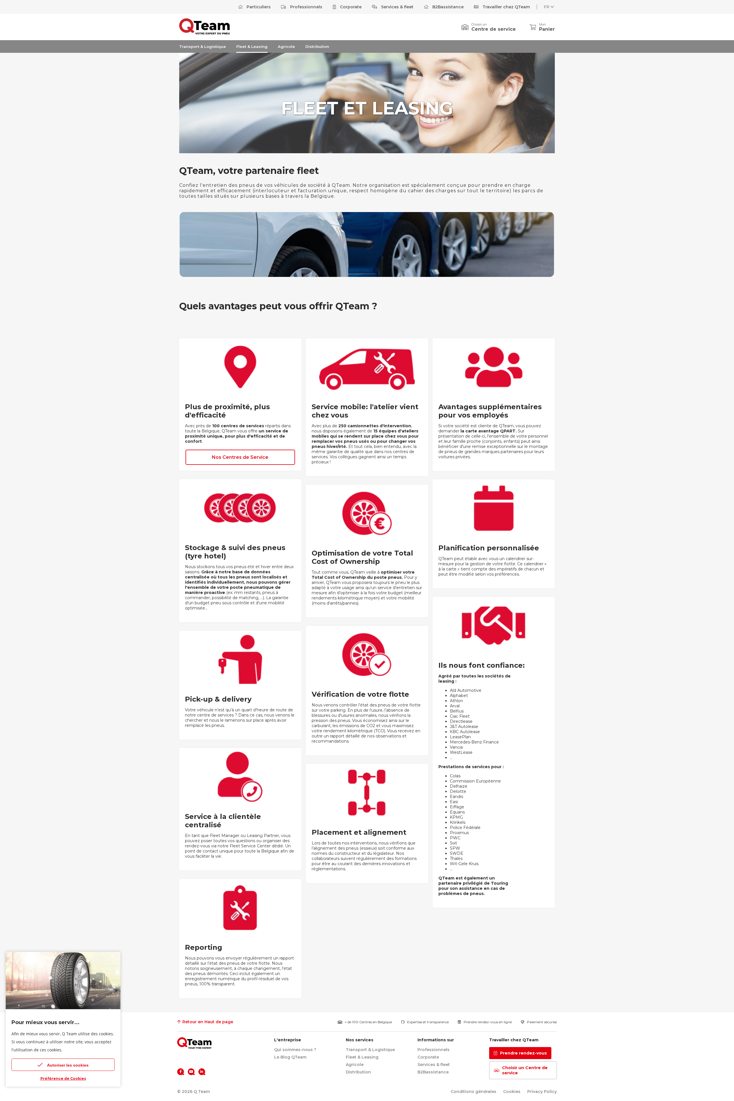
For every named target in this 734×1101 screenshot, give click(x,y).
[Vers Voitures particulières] (204, 33)
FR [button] (546, 6)
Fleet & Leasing (252, 46)
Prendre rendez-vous (523, 1053)
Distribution (317, 46)
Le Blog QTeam (290, 1057)
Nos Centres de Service (240, 457)
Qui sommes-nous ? (295, 1049)
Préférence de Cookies (63, 1078)
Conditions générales (473, 1091)
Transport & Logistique (202, 46)
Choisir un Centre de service (525, 1070)
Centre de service (493, 29)
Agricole (286, 46)
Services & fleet (396, 6)
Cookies (511, 1091)
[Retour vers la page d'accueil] (194, 1043)
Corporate (350, 6)
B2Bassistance (447, 6)
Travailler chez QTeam (505, 6)
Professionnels (305, 6)
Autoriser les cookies (68, 1065)
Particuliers (258, 6)
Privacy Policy (542, 1091)
